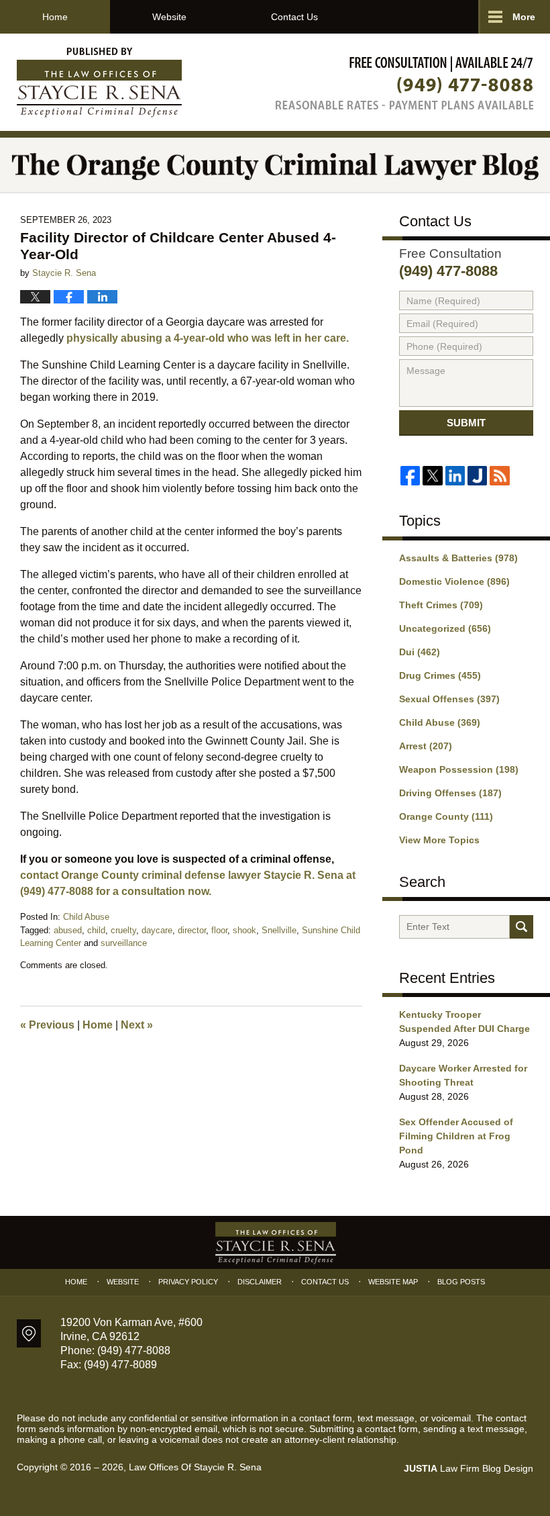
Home (55, 16)
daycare (157, 930)
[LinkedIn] (455, 475)
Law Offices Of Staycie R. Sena (195, 1467)
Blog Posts (461, 1282)
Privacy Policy (188, 1282)
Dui (419, 652)
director (192, 930)
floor (219, 930)
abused (68, 930)
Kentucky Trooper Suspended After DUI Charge (464, 1021)
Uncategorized (445, 628)
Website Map (393, 1282)
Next (137, 1025)
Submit (466, 422)
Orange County (446, 816)
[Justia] (477, 475)
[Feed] (499, 475)
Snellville (279, 930)
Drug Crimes (440, 675)
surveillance (124, 943)
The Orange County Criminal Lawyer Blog (99, 82)
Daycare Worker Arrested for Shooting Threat (463, 1075)
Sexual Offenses (449, 699)
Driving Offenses (450, 793)
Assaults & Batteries (458, 558)
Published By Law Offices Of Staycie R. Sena (404, 82)
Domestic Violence (454, 581)
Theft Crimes (441, 605)
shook (244, 930)
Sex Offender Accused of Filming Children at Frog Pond (456, 1136)
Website (169, 16)
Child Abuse (86, 917)
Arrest (425, 746)
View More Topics (439, 840)
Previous (47, 1025)
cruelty (123, 930)
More (523, 16)
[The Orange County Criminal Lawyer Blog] (275, 165)
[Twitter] (432, 475)
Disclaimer (259, 1282)
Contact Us (294, 16)
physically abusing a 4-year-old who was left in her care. (207, 338)
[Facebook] (410, 475)
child (96, 930)
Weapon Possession (458, 769)
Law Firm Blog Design (468, 1468)
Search (521, 927)
